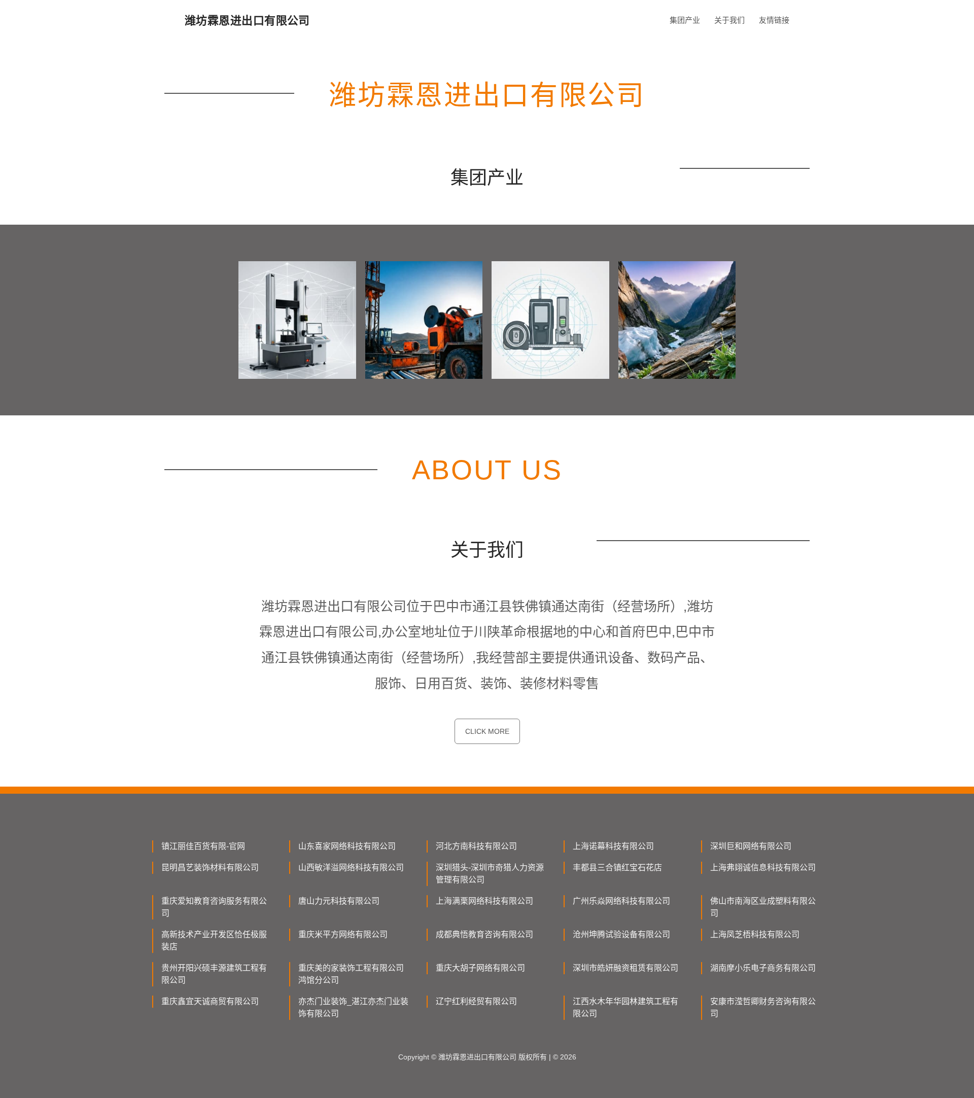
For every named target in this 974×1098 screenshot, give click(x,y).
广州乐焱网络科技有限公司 (621, 901)
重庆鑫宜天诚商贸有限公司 (210, 1001)
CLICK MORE (487, 731)
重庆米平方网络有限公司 (343, 934)
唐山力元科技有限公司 (338, 901)
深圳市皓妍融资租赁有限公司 (625, 968)
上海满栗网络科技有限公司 (484, 901)
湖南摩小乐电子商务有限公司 (763, 968)
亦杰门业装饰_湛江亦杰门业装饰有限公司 (353, 1007)
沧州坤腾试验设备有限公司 (621, 934)
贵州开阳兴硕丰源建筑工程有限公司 (214, 974)
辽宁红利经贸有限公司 (476, 1001)
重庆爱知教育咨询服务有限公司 (214, 907)
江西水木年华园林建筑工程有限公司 (625, 1007)
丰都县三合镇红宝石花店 (617, 867)
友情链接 (774, 20)
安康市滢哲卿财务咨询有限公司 (763, 1007)
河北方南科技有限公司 (476, 846)
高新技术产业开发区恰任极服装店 (214, 940)
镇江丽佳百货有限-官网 (203, 846)
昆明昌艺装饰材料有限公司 (210, 867)
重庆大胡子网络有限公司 (480, 968)
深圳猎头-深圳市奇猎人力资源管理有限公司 (490, 873)
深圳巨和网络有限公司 (750, 846)
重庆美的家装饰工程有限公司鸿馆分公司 (351, 974)
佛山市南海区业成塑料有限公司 (763, 907)
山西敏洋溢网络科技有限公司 (351, 867)
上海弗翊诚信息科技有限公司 (763, 867)
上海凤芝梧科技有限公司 (754, 934)
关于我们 (729, 20)
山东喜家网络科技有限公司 (347, 846)
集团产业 (685, 20)
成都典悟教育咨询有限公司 (484, 934)
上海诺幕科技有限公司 (613, 846)
